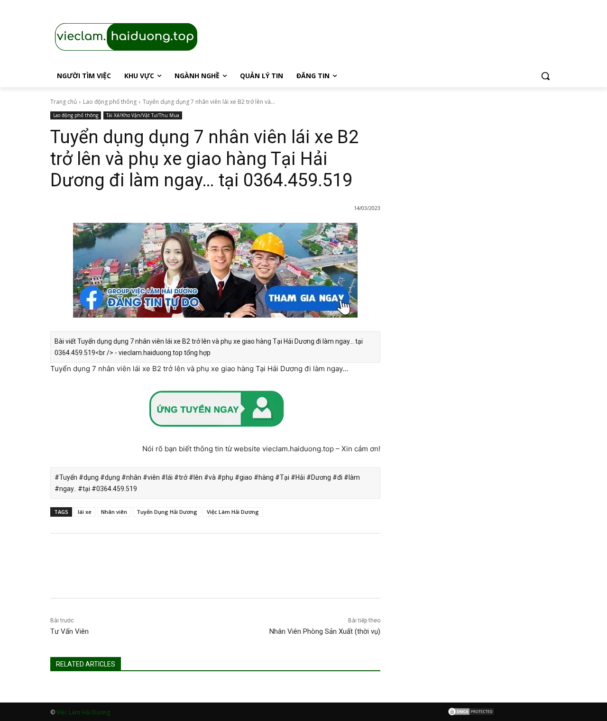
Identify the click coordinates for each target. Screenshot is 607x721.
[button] (545, 75)
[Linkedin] (348, 574)
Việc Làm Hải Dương (233, 511)
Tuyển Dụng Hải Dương (167, 511)
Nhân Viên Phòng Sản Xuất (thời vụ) (324, 631)
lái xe (85, 511)
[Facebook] (304, 574)
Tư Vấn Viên (69, 631)
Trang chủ (63, 102)
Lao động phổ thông (110, 102)
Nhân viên (114, 511)
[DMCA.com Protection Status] (471, 713)
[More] (370, 574)
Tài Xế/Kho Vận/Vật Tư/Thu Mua (142, 115)
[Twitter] (326, 574)
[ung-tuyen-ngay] (215, 436)
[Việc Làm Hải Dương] (215, 324)
